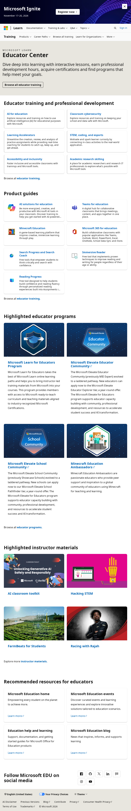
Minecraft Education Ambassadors (87, 465)
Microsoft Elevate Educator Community (92, 364)
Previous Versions (30, 801)
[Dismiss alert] (124, 6)
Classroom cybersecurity (85, 113)
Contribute (60, 801)
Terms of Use (9, 806)
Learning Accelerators (21, 135)
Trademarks (26, 806)
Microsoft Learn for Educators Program (31, 364)
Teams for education (95, 204)
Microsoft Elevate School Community (27, 465)
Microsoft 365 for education (99, 228)
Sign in (123, 27)
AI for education (17, 113)
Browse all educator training (23, 85)
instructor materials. (34, 661)
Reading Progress (30, 276)
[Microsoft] (6, 28)
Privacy (73, 801)
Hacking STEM (82, 593)
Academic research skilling (87, 159)
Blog (45, 801)
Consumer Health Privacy (96, 801)
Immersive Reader (93, 252)
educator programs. (29, 527)
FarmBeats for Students (27, 646)
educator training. (28, 178)
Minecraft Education (32, 228)
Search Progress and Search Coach (36, 254)
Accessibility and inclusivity (24, 159)
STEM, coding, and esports (86, 135)
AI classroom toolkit (24, 593)
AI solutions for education (36, 204)
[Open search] (115, 28)
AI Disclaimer (10, 801)
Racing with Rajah (85, 646)
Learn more (15, 716)
